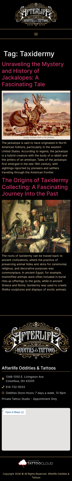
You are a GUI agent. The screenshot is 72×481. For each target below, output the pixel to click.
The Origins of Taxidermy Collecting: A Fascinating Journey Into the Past (35, 187)
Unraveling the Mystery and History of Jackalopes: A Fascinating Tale (33, 74)
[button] (36, 34)
